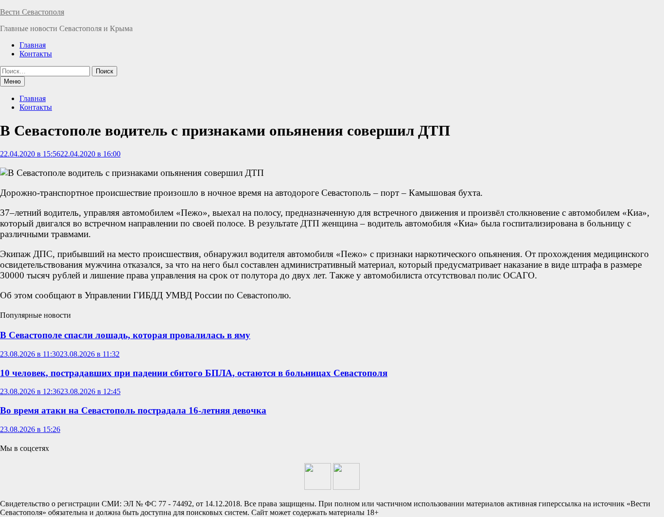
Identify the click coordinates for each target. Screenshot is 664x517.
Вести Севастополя (32, 12)
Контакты (35, 54)
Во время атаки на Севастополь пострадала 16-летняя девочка (133, 410)
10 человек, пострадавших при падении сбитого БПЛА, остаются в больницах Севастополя (193, 373)
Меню (12, 81)
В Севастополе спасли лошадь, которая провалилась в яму (125, 335)
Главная (32, 45)
